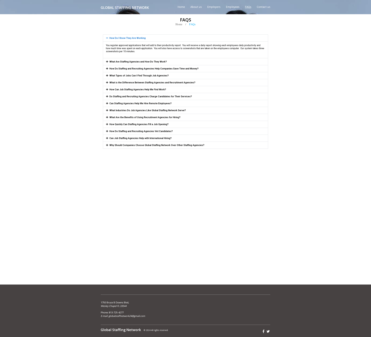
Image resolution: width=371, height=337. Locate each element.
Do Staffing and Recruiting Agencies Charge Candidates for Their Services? (150, 96)
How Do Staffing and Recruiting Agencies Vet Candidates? (141, 131)
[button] (185, 38)
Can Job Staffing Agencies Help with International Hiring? (140, 138)
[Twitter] (268, 332)
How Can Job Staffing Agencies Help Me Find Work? (137, 89)
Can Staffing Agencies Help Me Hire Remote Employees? (140, 103)
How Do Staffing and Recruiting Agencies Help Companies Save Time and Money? (154, 68)
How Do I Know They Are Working (127, 38)
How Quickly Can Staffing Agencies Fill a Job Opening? (139, 124)
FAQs (248, 6)
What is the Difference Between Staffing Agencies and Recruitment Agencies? (152, 82)
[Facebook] (263, 332)
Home (181, 6)
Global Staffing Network (125, 7)
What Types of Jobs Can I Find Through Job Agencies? (139, 75)
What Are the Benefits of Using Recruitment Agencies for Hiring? (144, 117)
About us (196, 6)
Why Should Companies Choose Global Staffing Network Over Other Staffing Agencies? (156, 145)
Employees (232, 6)
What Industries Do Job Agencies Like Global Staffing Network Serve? (147, 110)
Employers (213, 6)
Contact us (263, 6)
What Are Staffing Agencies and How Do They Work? (138, 61)
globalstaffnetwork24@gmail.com (127, 316)
